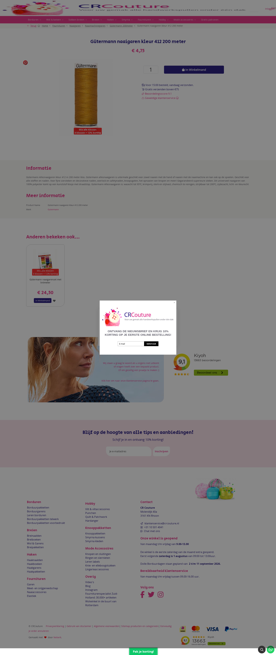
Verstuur (151, 344)
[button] (262, 649)
